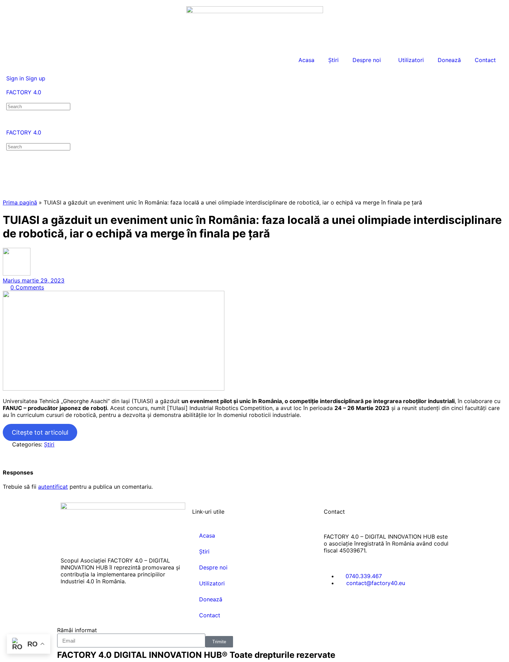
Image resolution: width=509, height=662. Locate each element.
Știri (333, 59)
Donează (449, 59)
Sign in (15, 78)
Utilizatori (411, 59)
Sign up (35, 78)
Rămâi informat (77, 630)
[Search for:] (38, 106)
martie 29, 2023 (43, 280)
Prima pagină (20, 202)
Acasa (306, 59)
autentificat (53, 486)
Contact (485, 59)
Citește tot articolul (40, 432)
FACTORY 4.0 (23, 92)
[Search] (10, 71)
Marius (12, 280)
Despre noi (366, 59)
